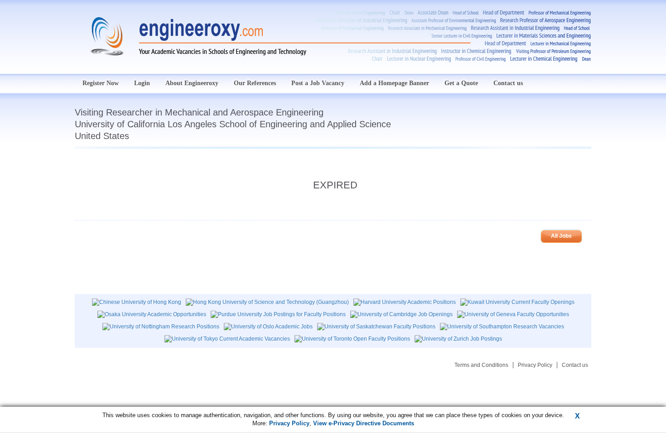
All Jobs (561, 236)
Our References (255, 83)
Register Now (100, 83)
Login (142, 83)
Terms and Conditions (481, 365)
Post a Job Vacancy (317, 83)
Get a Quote (461, 83)
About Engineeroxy (191, 83)
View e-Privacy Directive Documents (363, 423)
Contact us (508, 83)
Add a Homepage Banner (394, 83)
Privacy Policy (535, 365)
